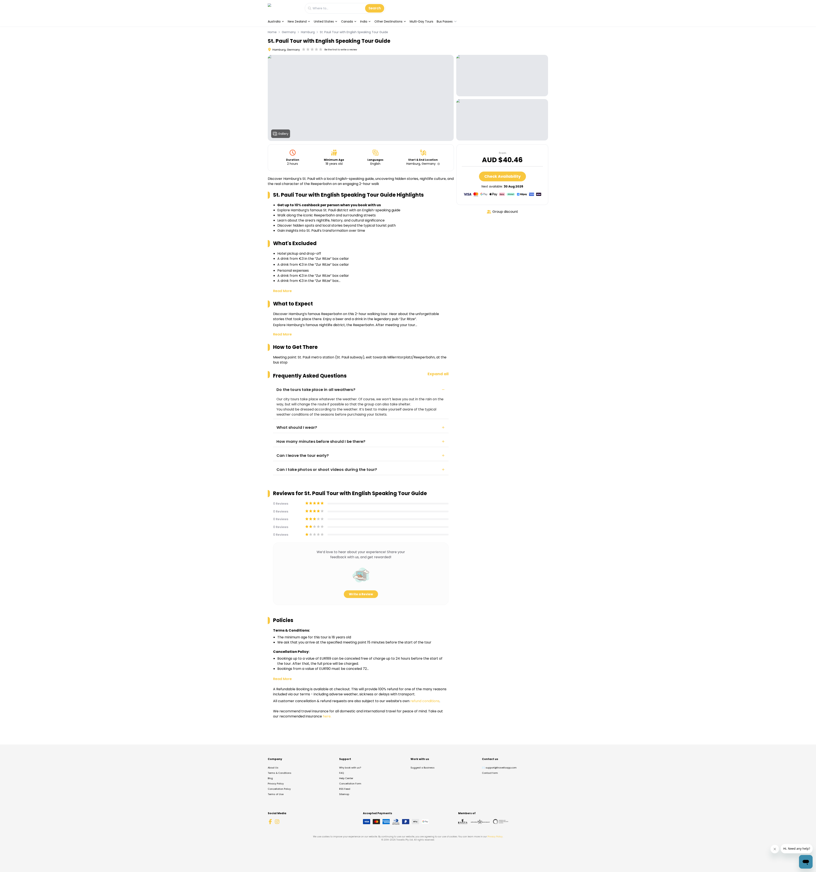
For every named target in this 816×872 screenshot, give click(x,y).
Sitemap (344, 794)
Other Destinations (388, 21)
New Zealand (297, 21)
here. (327, 716)
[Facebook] (270, 821)
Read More (282, 290)
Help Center (346, 778)
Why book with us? (350, 767)
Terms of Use (275, 794)
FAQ (341, 773)
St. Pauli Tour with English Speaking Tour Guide (354, 32)
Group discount (505, 211)
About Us (273, 767)
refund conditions (424, 701)
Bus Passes (445, 21)
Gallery (283, 134)
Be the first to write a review (340, 49)
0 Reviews (280, 503)
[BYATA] (462, 821)
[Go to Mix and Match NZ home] (284, 8)
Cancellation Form (350, 783)
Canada (347, 21)
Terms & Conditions (279, 773)
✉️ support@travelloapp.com (499, 767)
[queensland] (500, 821)
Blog (270, 778)
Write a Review (361, 594)
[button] (438, 164)
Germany (289, 32)
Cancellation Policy (279, 789)
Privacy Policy (276, 783)
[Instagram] (277, 821)
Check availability (502, 176)
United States (324, 21)
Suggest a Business (423, 767)
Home (272, 32)
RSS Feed (344, 789)
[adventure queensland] (480, 821)
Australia (274, 21)
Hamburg (308, 32)
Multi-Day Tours (421, 21)
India (363, 21)
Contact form (490, 773)
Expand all (438, 373)
